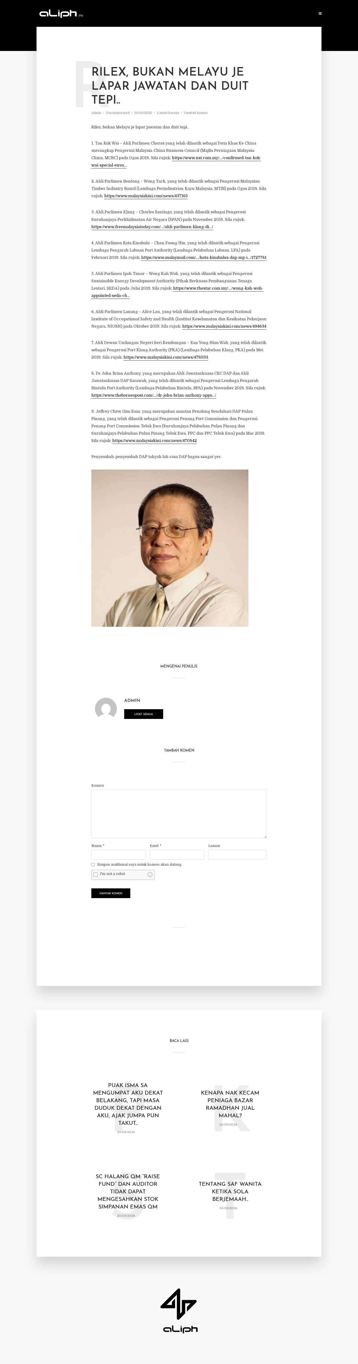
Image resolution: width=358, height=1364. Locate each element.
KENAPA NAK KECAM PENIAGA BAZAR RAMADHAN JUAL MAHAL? (230, 1104)
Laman (214, 845)
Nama (97, 845)
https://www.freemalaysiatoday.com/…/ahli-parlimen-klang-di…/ (152, 227)
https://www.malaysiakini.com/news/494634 (224, 326)
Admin (96, 113)
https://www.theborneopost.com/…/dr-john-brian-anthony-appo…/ (153, 395)
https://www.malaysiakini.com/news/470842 (154, 441)
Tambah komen (195, 113)
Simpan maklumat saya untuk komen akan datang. (139, 864)
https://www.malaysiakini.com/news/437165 (146, 196)
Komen (97, 785)
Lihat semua (143, 714)
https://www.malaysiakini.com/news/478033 (165, 357)
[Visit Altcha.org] (150, 874)
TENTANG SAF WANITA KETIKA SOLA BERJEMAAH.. (230, 1192)
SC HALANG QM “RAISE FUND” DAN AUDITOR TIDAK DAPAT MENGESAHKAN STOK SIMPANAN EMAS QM (128, 1192)
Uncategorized (118, 113)
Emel (155, 845)
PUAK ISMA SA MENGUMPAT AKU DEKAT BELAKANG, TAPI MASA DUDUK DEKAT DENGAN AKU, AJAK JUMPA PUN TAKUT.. (128, 1104)
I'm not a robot (112, 873)
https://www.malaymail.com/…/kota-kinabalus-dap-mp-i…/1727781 (203, 257)
